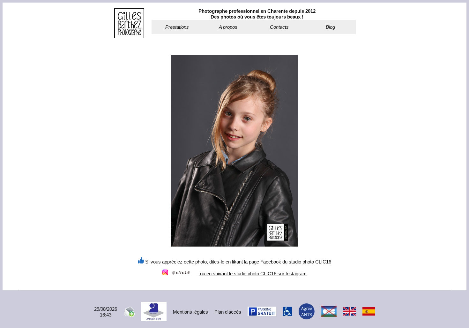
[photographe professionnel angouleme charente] (129, 36)
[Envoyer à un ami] (129, 315)
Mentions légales (190, 312)
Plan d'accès (227, 312)
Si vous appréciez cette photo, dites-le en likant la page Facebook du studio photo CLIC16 (237, 261)
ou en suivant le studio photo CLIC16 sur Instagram (253, 273)
